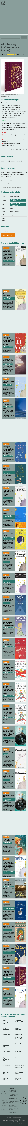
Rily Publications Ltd (9, 737)
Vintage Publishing (8, 346)
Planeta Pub (7, 562)
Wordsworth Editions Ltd (7, 298)
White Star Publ (8, 842)
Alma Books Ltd (7, 384)
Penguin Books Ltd (8, 364)
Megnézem (6, 247)
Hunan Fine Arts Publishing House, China (8, 517)
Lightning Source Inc (9, 627)
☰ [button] (24, 3)
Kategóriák (4, 1098)
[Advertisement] (14, 20)
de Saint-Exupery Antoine (16, 200)
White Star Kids (7, 930)
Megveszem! (8, 235)
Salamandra (7, 780)
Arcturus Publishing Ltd (9, 538)
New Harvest (7, 602)
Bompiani (6, 754)
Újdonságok (4, 1096)
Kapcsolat (4, 1100)
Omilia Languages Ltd (9, 260)
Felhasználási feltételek (4, 1106)
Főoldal (3, 1091)
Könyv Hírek (4, 1093)
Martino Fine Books (8, 886)
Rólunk (3, 1109)
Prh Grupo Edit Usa (8, 998)
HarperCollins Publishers (15, 204)
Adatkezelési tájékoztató (4, 1103)
